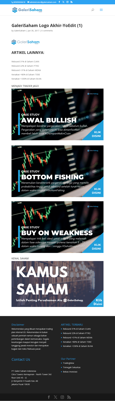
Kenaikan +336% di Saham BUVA (26, 78)
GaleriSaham (20, 30)
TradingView (68, 363)
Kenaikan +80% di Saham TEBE (26, 74)
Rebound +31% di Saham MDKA (26, 70)
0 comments (47, 30)
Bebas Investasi (70, 371)
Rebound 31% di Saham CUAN (25, 61)
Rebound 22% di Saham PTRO (25, 66)
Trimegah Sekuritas (72, 367)
